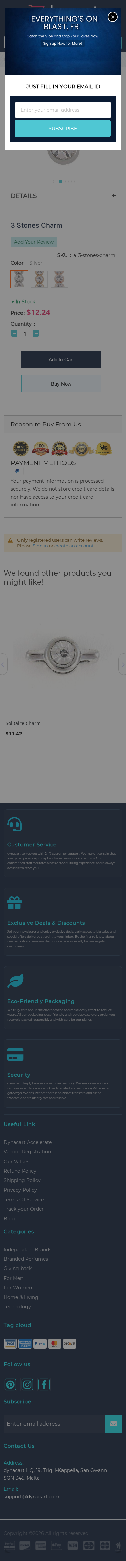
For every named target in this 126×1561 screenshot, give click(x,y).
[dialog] (63, 780)
